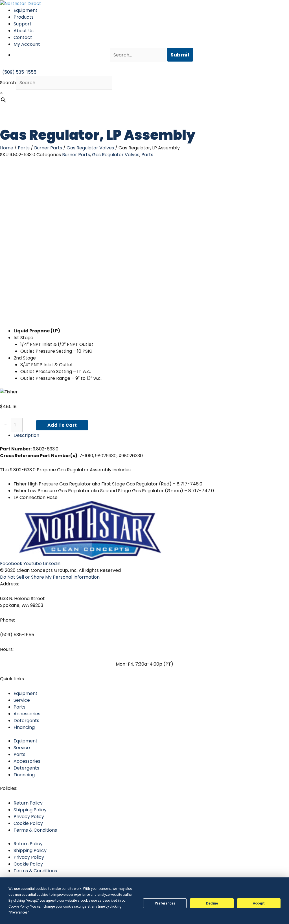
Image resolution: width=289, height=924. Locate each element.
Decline (212, 903)
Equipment (26, 10)
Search (8, 82)
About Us (24, 30)
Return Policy (28, 803)
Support (23, 24)
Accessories (27, 714)
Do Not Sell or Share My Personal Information (50, 577)
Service (22, 700)
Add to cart (62, 425)
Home (6, 148)
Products (24, 17)
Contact (23, 37)
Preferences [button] (19, 912)
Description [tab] (26, 435)
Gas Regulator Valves (90, 148)
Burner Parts (48, 148)
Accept (259, 903)
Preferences (165, 903)
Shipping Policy (30, 810)
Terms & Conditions (35, 830)
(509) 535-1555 (17, 634)
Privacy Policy (29, 816)
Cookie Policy (28, 823)
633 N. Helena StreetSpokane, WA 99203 (22, 602)
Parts (24, 148)
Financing (24, 727)
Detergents (26, 720)
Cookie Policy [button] (18, 906)
